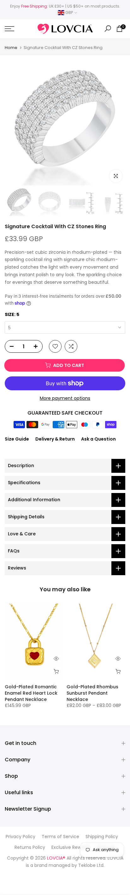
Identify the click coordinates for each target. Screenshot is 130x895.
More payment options (65, 398)
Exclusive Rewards (71, 847)
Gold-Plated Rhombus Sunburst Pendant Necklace (92, 692)
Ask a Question (98, 439)
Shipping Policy (102, 837)
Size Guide (17, 439)
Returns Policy (30, 847)
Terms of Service (60, 837)
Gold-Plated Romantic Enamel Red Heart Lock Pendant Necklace (31, 692)
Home (11, 48)
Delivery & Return (55, 439)
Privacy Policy (20, 837)
